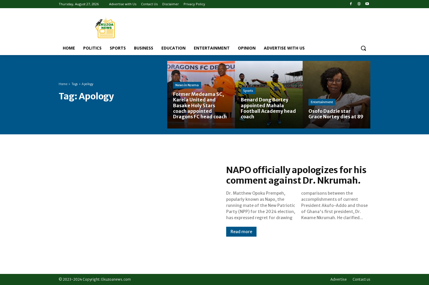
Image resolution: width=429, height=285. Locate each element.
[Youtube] (367, 4)
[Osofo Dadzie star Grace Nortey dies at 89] (336, 95)
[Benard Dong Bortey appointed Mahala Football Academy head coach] (269, 95)
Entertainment (322, 102)
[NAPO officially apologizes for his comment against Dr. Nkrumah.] (136, 200)
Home (63, 84)
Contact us (361, 279)
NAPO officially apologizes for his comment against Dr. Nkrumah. (296, 175)
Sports (248, 91)
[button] (363, 48)
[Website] (358, 4)
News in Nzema (187, 85)
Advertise (338, 279)
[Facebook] (351, 4)
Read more (241, 231)
